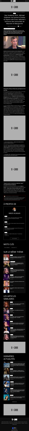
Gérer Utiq (26, 423)
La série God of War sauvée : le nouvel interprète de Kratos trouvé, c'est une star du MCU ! (17, 377)
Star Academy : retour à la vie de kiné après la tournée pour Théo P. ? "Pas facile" (17, 317)
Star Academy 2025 (18, 12)
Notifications (23, 423)
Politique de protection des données (5, 423)
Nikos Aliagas (12, 58)
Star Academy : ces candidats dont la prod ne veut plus (17, 310)
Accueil (4, 12)
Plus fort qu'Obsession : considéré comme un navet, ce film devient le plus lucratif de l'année (17, 371)
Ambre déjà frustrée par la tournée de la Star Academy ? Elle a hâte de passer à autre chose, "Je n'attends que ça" (17, 270)
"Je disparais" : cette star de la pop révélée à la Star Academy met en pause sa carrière (17, 277)
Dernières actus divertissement (9, 12)
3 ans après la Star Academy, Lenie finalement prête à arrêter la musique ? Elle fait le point (17, 323)
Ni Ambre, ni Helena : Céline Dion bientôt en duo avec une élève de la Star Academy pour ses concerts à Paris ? (17, 330)
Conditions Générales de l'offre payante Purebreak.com (15, 423)
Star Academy (7, 247)
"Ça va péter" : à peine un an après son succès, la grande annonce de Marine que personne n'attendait (17, 384)
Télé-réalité (14, 12)
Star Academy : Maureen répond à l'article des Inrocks (17, 288)
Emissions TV (14, 247)
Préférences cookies (14, 424)
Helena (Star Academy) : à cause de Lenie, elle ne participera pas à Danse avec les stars (17, 257)
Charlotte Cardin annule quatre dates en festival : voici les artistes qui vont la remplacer (17, 397)
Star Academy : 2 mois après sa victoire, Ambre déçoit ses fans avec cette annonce (17, 304)
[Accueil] (13, 1)
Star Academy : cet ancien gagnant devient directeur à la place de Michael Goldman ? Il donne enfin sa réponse (16, 264)
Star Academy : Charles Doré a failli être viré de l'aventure (17, 282)
